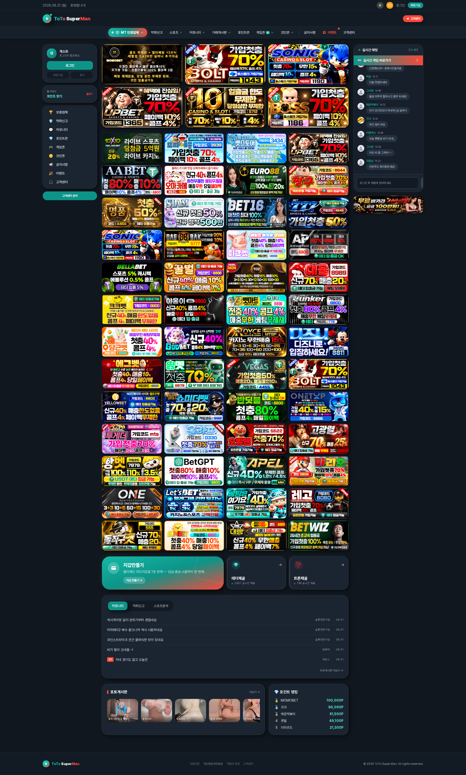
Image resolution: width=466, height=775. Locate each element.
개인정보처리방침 (213, 764)
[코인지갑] (389, 5)
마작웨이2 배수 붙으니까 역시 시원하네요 (134, 630)
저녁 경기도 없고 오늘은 (132, 660)
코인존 (57, 156)
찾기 (82, 75)
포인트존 (244, 32)
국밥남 (370, 161)
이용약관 (195, 764)
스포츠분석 (161, 606)
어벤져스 (371, 132)
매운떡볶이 (372, 104)
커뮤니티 (58, 130)
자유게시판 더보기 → (331, 670)
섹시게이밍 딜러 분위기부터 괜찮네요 (132, 620)
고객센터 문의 (70, 196)
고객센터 (415, 18)
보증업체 (58, 112)
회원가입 (415, 5)
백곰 (368, 76)
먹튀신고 (58, 121)
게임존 (57, 147)
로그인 (400, 5)
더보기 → (254, 692)
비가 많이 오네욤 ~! (120, 650)
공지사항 (310, 32)
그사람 (370, 90)
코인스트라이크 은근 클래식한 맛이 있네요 (135, 640)
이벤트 (57, 173)
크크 (368, 118)
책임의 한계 (233, 764)
